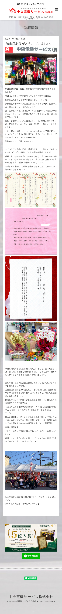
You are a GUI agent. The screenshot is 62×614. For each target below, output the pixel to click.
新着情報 (31, 28)
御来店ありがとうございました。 (29, 43)
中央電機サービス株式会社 (31, 597)
